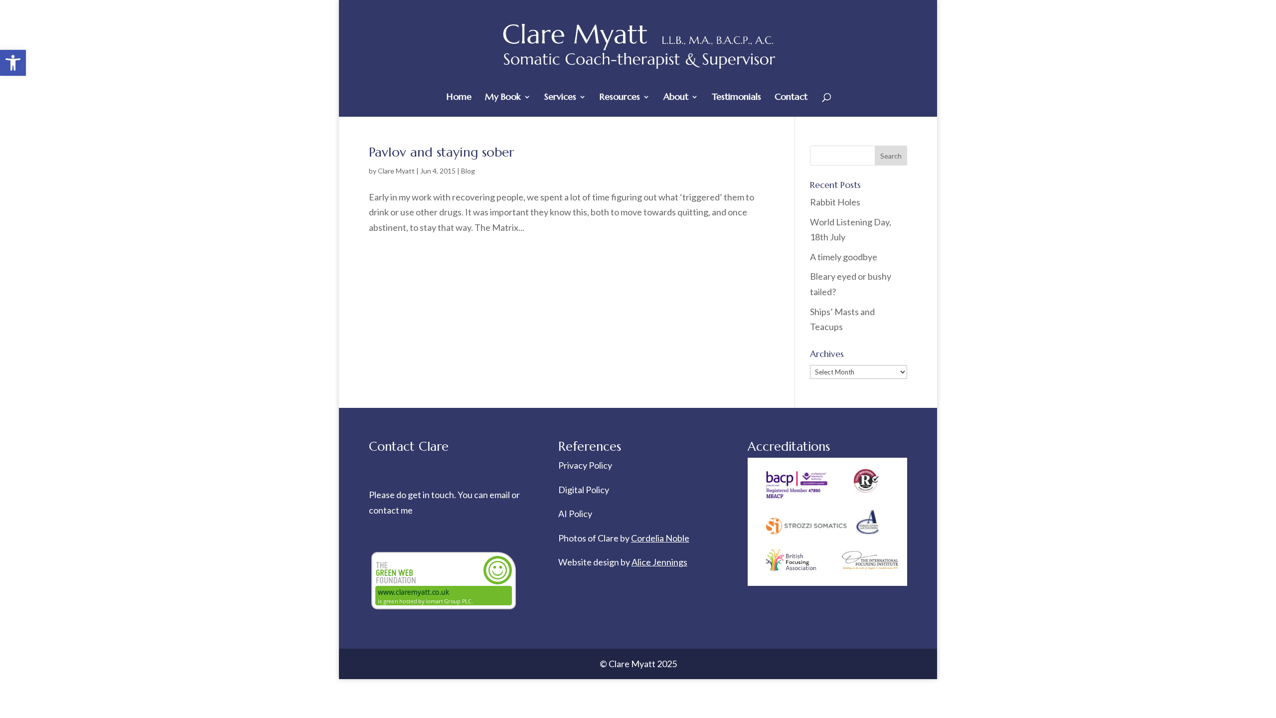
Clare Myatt (396, 171)
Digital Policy (583, 489)
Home (459, 97)
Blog (468, 171)
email (500, 494)
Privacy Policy (585, 465)
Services (560, 97)
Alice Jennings (659, 561)
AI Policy (575, 513)
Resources (620, 97)
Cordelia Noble (660, 538)
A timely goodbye (843, 256)
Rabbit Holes (835, 201)
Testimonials (736, 97)
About (675, 97)
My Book (503, 97)
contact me (391, 510)
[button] (13, 63)
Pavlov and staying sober (441, 152)
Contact (791, 97)
